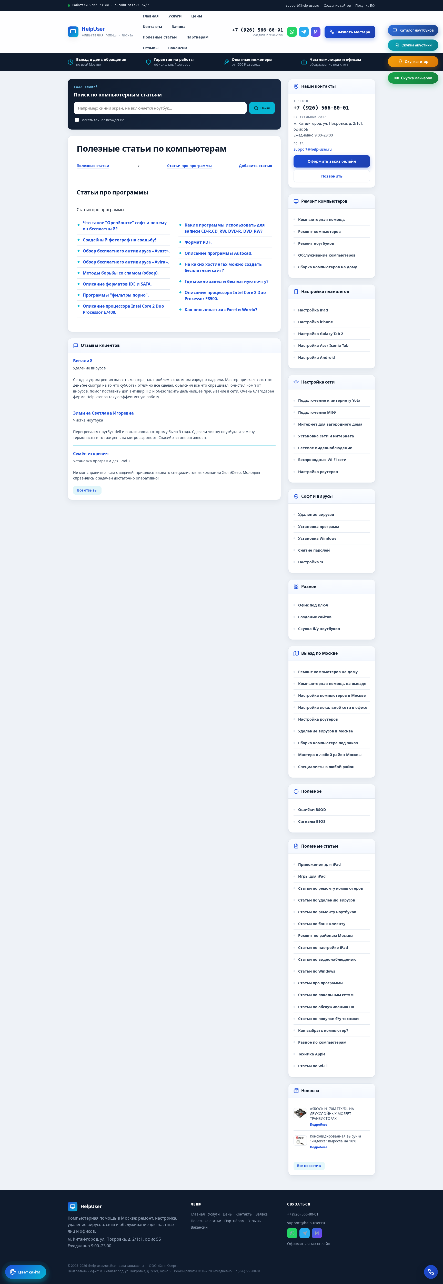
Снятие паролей (314, 550)
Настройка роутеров (318, 471)
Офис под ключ (313, 604)
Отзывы (150, 47)
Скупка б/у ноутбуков (319, 628)
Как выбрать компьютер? (323, 1030)
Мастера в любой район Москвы (329, 754)
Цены (196, 15)
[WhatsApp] (292, 32)
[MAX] (315, 32)
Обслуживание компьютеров (327, 255)
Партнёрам (197, 37)
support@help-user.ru (302, 5)
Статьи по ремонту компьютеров (330, 888)
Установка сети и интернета (326, 435)
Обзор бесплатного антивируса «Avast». (126, 251)
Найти (265, 108)
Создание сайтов (337, 5)
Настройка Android (316, 357)
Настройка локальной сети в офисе (332, 707)
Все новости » (309, 1165)
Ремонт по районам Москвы (325, 935)
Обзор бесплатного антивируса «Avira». (126, 262)
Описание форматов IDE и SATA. (117, 284)
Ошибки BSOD (312, 809)
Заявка (179, 26)
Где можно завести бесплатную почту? (226, 281)
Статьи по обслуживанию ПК (326, 1006)
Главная (151, 15)
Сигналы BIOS (311, 821)
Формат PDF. (198, 242)
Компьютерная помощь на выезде (332, 683)
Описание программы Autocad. (219, 253)
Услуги (175, 15)
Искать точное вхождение (103, 119)
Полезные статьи (160, 37)
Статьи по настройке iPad (323, 947)
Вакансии (177, 47)
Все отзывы (87, 490)
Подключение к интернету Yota (329, 400)
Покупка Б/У (365, 5)
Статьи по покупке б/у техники (328, 1018)
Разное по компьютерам (322, 1042)
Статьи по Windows (316, 971)
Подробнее (318, 1125)
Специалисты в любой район (326, 766)
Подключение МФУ (317, 412)
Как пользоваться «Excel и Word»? (221, 309)
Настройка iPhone (315, 321)
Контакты (152, 26)
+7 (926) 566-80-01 (257, 30)
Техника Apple (312, 1053)
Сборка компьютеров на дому (327, 266)
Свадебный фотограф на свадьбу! (119, 240)
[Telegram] (304, 32)
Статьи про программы (189, 165)
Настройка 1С (311, 561)
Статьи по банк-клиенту (321, 923)
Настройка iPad (313, 309)
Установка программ (318, 526)
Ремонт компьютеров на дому (328, 671)
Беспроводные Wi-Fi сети (322, 459)
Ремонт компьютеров (319, 231)
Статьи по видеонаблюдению (327, 959)
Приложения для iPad (319, 864)
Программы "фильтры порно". (116, 295)
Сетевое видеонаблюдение (325, 447)
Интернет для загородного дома (330, 424)
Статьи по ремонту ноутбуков (327, 911)
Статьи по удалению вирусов (326, 900)
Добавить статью (255, 165)
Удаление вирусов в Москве (325, 730)
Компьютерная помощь (321, 219)
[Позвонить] (431, 1272)
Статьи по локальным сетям (326, 994)
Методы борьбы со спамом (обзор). (121, 273)
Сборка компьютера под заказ (328, 742)
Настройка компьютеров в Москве (332, 695)
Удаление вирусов (316, 514)
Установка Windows (317, 538)
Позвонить (332, 176)
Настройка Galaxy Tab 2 (320, 333)
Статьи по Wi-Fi (312, 1065)
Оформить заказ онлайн (332, 161)
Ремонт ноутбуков (316, 243)
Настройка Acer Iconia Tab (323, 345)
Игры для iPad (312, 876)
